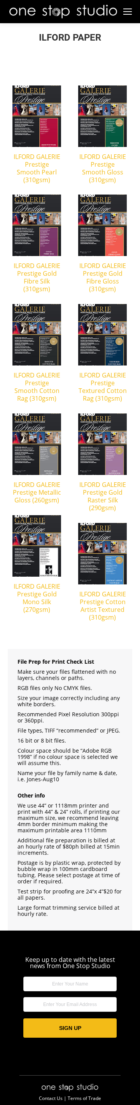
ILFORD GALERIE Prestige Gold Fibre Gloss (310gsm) (102, 277)
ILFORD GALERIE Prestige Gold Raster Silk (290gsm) (102, 496)
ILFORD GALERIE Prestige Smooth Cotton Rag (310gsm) (37, 387)
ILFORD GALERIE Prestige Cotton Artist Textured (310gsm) (102, 606)
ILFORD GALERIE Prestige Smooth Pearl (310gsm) (37, 168)
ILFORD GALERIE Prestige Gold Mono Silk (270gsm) (37, 598)
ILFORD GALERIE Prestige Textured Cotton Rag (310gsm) (103, 387)
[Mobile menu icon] (127, 11)
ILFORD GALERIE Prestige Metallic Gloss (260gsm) (37, 492)
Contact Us (51, 1098)
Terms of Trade (84, 1098)
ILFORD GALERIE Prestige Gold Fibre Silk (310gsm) (37, 277)
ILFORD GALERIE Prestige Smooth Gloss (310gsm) (102, 168)
